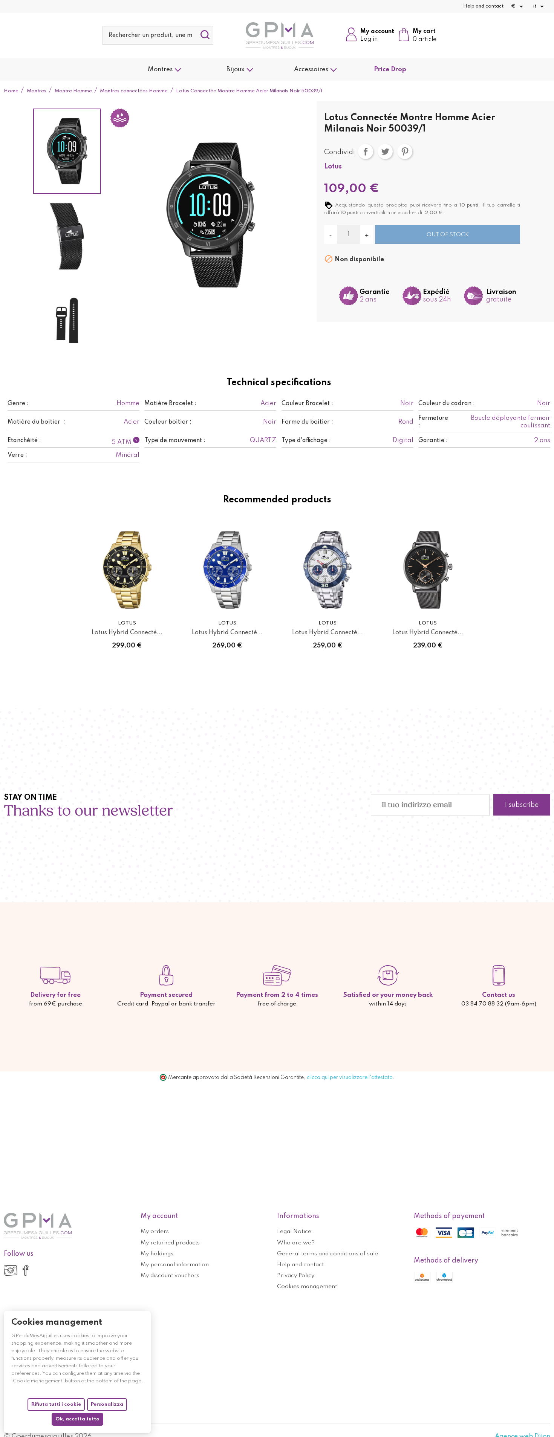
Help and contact (483, 6)
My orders (155, 1232)
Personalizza (107, 1404)
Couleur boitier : (167, 422)
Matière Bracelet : (170, 404)
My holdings (157, 1254)
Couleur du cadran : (446, 404)
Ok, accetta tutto (77, 1419)
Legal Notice (294, 1232)
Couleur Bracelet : (307, 404)
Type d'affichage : (306, 441)
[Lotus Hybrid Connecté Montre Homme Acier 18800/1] (227, 570)
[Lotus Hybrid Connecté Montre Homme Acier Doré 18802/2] (127, 570)
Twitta (385, 151)
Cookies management (307, 1287)
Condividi (365, 151)
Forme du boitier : (307, 422)
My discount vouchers (170, 1276)
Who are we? (296, 1243)
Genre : (18, 404)
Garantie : (433, 441)
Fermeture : (434, 422)
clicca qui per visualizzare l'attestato (350, 1077)
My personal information (175, 1265)
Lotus (333, 166)
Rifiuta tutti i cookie (56, 1404)
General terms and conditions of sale (327, 1254)
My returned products (170, 1243)
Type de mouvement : (174, 441)
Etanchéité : (24, 441)
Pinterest (404, 151)
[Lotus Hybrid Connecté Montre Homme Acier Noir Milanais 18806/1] (428, 570)
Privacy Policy (295, 1276)
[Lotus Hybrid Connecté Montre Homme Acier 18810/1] (327, 570)
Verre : (17, 455)
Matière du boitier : (36, 422)
